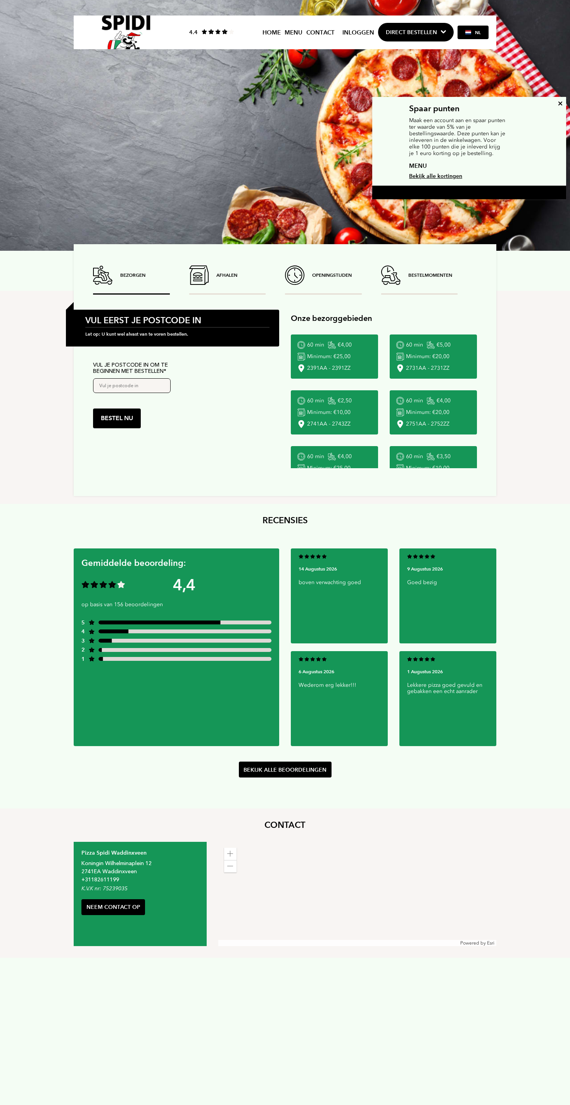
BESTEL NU (117, 418)
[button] (230, 854)
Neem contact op (113, 906)
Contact (320, 32)
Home (272, 32)
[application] (357, 894)
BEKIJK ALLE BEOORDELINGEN (285, 769)
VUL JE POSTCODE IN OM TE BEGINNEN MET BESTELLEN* (130, 368)
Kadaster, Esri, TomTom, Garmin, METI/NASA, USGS (275, 943)
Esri (490, 943)
